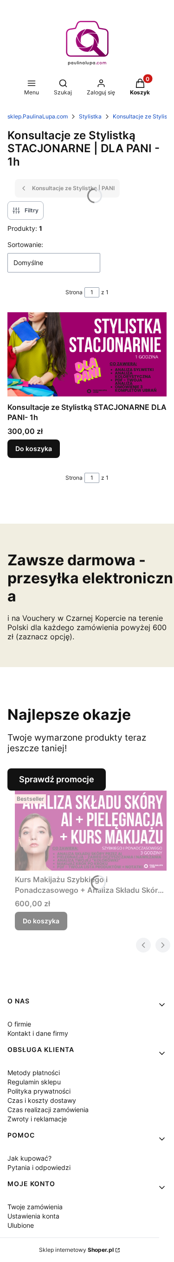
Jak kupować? (29, 1158)
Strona (74, 292)
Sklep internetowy (76, 1249)
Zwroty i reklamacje (37, 1119)
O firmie (19, 1024)
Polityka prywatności (39, 1091)
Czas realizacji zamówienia (48, 1110)
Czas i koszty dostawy (41, 1100)
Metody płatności (33, 1072)
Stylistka (90, 116)
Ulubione (20, 1225)
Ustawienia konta (33, 1216)
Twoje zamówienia (35, 1207)
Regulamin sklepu (34, 1082)
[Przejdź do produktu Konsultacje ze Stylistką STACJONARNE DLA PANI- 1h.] (87, 355)
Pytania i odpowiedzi (39, 1167)
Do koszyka (33, 448)
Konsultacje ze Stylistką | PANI (73, 188)
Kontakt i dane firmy (37, 1033)
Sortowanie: (25, 244)
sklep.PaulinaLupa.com (37, 116)
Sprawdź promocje (56, 779)
